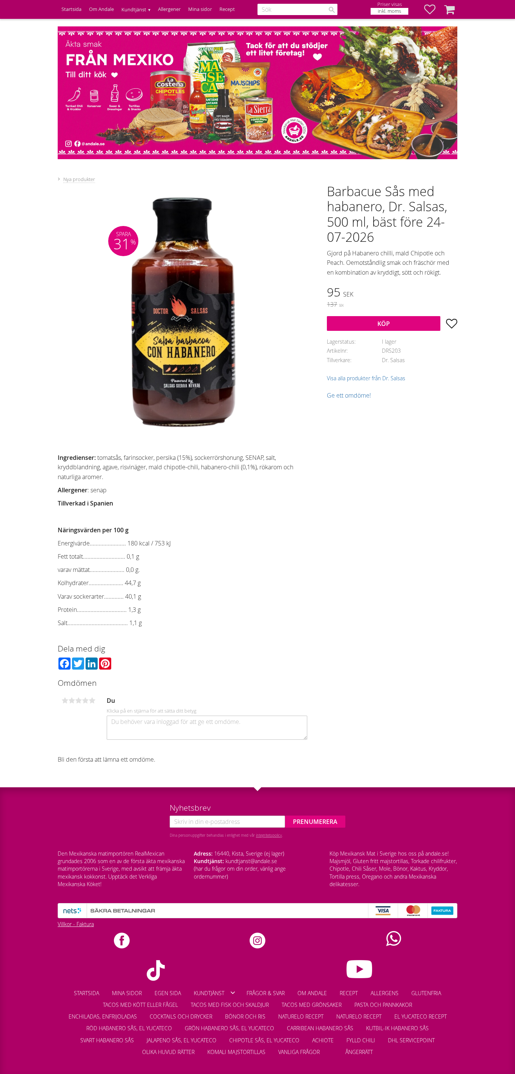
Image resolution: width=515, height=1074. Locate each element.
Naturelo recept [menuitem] (300, 1016)
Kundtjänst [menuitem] (133, 9)
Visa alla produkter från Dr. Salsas (366, 378)
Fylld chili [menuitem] (360, 1040)
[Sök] (331, 9)
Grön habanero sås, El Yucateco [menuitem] (229, 1028)
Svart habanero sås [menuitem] (107, 1040)
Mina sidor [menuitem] (200, 9)
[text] (392, 293)
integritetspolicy (269, 835)
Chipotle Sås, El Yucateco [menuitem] (264, 1040)
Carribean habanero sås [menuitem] (320, 1028)
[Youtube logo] (359, 969)
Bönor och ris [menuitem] (245, 1016)
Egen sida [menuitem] (168, 993)
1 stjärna (64, 700)
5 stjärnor (92, 700)
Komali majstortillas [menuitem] (236, 1052)
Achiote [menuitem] (323, 1040)
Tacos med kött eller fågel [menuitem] (140, 1004)
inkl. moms (389, 11)
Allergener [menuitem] (169, 9)
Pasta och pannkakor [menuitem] (383, 1004)
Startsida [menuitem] (71, 9)
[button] (433, 9)
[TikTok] (155, 970)
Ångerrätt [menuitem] (359, 1052)
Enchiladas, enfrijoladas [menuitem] (103, 1016)
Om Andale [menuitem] (101, 9)
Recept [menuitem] (227, 9)
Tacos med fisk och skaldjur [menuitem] (230, 1004)
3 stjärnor (78, 700)
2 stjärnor (71, 700)
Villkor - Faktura (76, 924)
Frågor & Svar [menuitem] (266, 993)
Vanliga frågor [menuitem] (299, 1052)
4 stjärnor (85, 700)
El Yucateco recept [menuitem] (420, 1016)
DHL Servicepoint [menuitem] (411, 1040)
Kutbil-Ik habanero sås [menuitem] (397, 1028)
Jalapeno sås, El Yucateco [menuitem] (181, 1040)
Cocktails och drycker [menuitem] (181, 1016)
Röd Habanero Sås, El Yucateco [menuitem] (129, 1028)
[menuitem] (332, 1048)
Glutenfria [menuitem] (426, 993)
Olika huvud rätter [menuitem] (168, 1052)
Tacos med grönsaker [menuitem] (312, 1004)
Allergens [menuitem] (385, 993)
